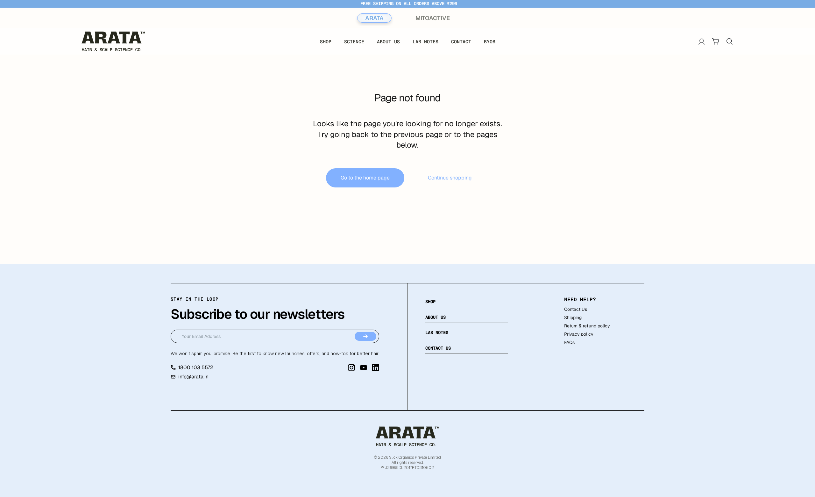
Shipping (573, 317)
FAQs (569, 342)
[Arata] (407, 436)
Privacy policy (578, 334)
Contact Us (575, 309)
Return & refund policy (587, 326)
